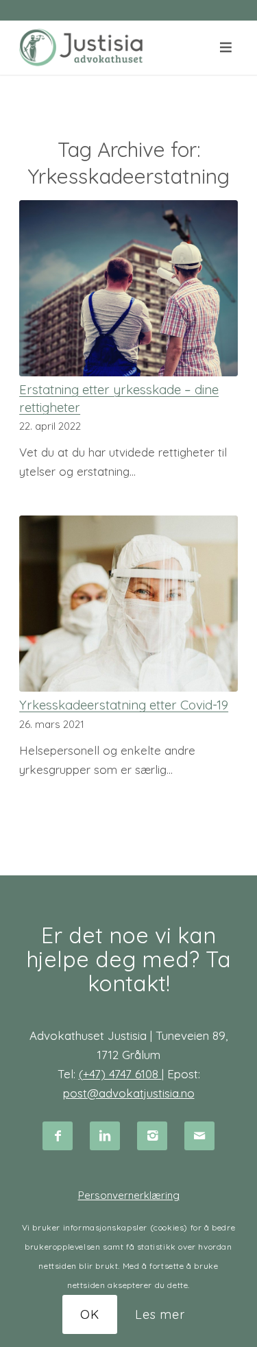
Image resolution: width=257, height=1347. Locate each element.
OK (89, 1314)
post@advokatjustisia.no (129, 1093)
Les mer (160, 1314)
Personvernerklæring (129, 1195)
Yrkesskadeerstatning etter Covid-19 (123, 704)
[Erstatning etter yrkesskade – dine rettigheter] (128, 288)
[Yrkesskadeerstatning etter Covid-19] (128, 603)
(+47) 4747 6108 (120, 1074)
